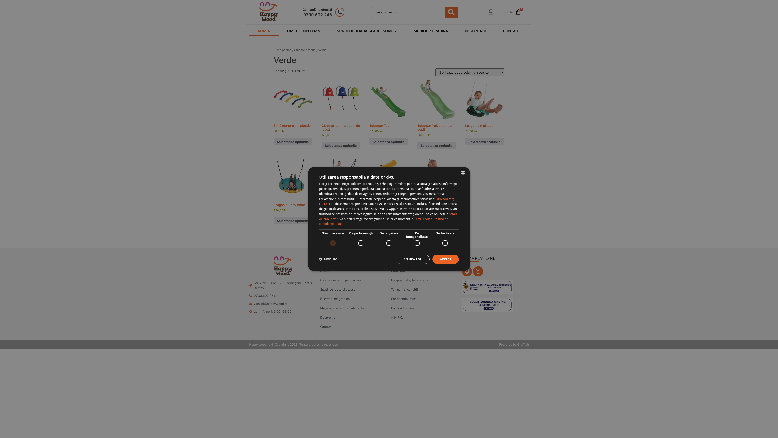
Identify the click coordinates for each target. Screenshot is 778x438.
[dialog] (389, 219)
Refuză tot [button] (413, 259)
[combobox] (463, 173)
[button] (328, 259)
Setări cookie (423, 219)
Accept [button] (445, 259)
